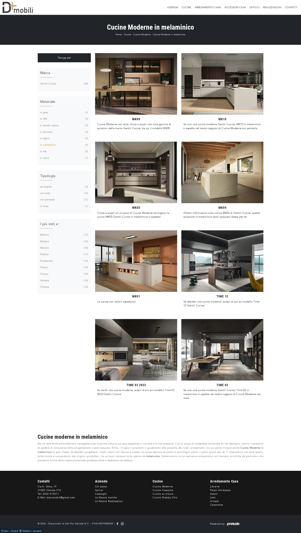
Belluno (63, 234)
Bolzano (63, 241)
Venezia (63, 280)
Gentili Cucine (63, 83)
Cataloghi (101, 494)
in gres (63, 112)
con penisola (63, 199)
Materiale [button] (47, 101)
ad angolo (63, 186)
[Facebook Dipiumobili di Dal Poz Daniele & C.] (118, 523)
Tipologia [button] (47, 176)
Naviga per (64, 57)
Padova (63, 254)
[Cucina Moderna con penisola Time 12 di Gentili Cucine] (222, 261)
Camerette (216, 505)
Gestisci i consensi (32, 530)
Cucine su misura (163, 494)
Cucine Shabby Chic (165, 497)
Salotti (214, 494)
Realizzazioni (272, 7)
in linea (63, 206)
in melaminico (63, 145)
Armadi (214, 501)
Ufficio (254, 7)
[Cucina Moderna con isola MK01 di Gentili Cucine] (136, 261)
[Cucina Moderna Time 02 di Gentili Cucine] (222, 350)
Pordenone (63, 261)
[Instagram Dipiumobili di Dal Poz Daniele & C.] (121, 523)
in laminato (63, 132)
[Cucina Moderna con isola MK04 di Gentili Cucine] (222, 172)
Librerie (214, 486)
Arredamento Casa (208, 7)
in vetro (63, 158)
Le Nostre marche (106, 497)
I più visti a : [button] (50, 224)
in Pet (63, 151)
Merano (63, 248)
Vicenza (63, 287)
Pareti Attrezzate (220, 490)
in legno (63, 138)
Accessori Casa (235, 7)
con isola (63, 193)
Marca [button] (45, 73)
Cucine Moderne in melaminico (169, 34)
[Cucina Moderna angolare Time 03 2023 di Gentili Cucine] (136, 350)
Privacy (4, 530)
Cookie (14, 530)
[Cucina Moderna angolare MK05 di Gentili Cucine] (136, 172)
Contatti (291, 7)
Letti (213, 497)
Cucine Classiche (163, 490)
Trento (63, 267)
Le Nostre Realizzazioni (109, 501)
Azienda (172, 7)
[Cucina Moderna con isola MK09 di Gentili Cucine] (136, 84)
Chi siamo (101, 486)
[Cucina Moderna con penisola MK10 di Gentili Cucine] (222, 84)
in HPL (63, 119)
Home (118, 34)
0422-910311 (51, 494)
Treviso (63, 274)
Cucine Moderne (142, 34)
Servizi (99, 490)
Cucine (186, 7)
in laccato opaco (63, 125)
